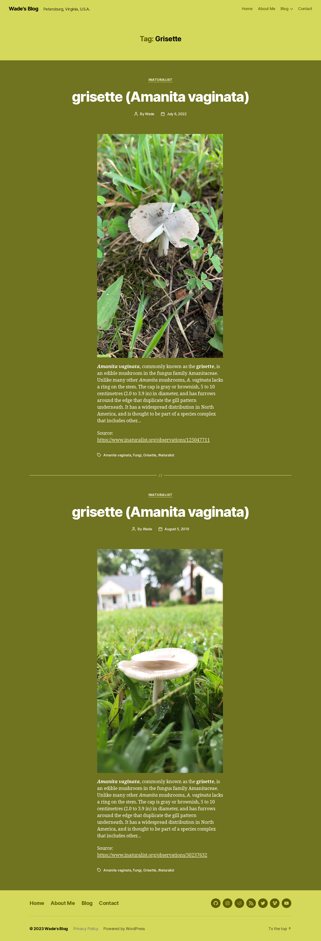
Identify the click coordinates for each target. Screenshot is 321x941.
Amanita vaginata (117, 455)
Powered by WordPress (124, 928)
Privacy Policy (85, 928)
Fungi (137, 455)
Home (247, 8)
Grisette (149, 455)
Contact (305, 8)
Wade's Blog (23, 8)
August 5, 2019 (176, 529)
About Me (266, 8)
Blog (284, 8)
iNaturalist (160, 80)
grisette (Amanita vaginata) (160, 96)
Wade (149, 114)
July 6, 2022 (177, 114)
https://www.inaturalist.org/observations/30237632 (152, 855)
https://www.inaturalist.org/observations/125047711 (153, 440)
